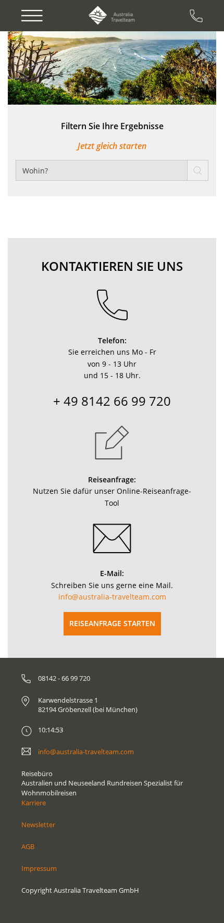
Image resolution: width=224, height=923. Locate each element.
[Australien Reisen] (111, 15)
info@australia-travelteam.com (112, 597)
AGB (27, 846)
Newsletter (38, 824)
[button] (38, 68)
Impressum (39, 868)
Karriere (33, 802)
